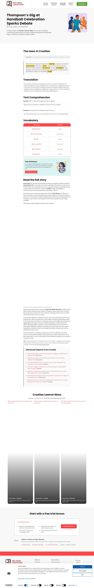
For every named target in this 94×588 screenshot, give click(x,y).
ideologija (36, 149)
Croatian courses (55, 562)
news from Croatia (38, 398)
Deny (82, 574)
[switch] (39, 585)
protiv (37, 139)
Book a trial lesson (69, 526)
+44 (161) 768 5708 (52, 545)
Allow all (82, 566)
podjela (36, 154)
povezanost (36, 144)
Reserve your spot (31, 172)
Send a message (38, 545)
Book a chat (26, 545)
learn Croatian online (44, 344)
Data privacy (21, 578)
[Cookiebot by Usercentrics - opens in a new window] (9, 585)
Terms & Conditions (30, 578)
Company (37, 562)
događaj (36, 129)
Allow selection (82, 570)
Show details (72, 585)
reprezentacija (36, 134)
